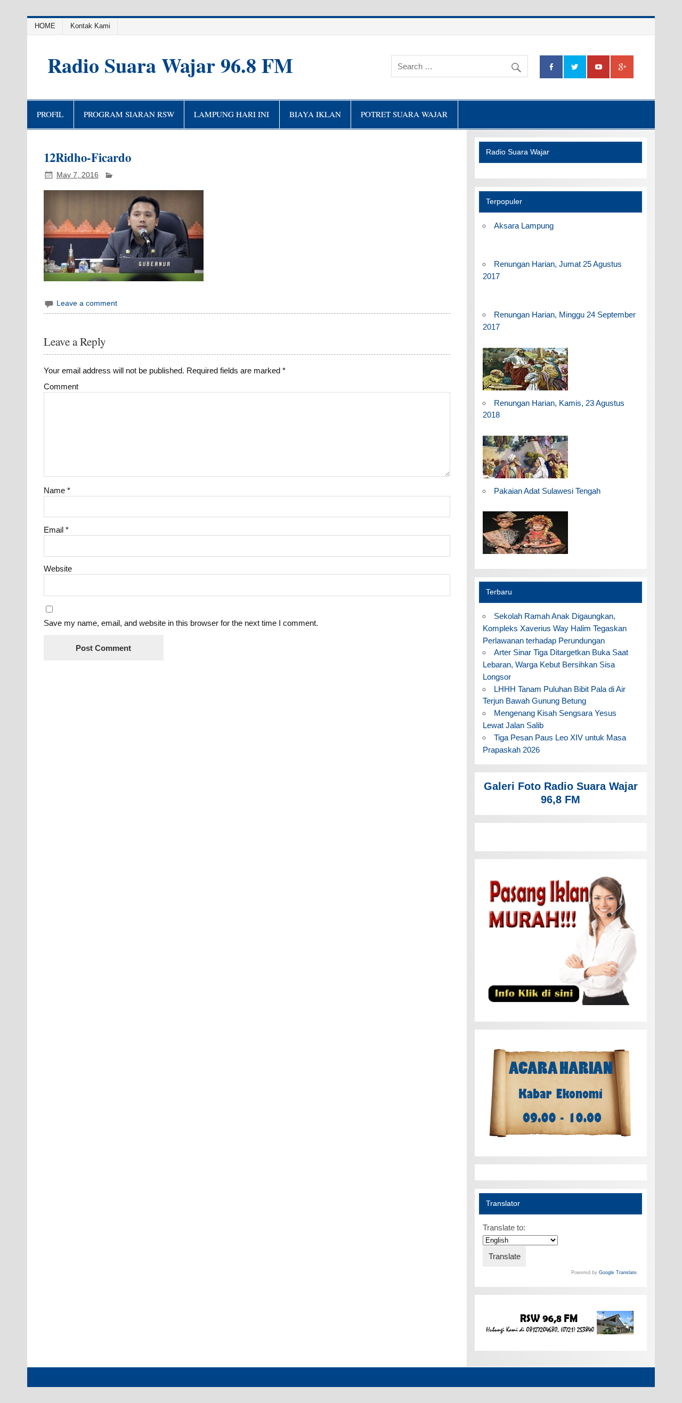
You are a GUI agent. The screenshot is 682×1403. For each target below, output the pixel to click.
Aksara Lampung (524, 225)
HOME (45, 26)
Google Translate (618, 1272)
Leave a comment (86, 303)
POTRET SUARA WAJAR (404, 114)
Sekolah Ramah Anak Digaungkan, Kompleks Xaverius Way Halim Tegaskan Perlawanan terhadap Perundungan (555, 628)
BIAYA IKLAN (315, 114)
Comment (61, 386)
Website (58, 569)
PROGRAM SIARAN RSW (129, 114)
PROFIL (50, 114)
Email (56, 530)
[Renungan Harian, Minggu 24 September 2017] (525, 390)
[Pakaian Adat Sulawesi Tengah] (525, 554)
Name (57, 490)
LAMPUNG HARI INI (231, 114)
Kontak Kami (90, 26)
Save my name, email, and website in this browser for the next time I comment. (181, 623)
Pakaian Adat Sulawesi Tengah (547, 490)
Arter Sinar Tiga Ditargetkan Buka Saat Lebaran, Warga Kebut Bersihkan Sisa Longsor (555, 664)
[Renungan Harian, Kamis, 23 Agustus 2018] (525, 478)
